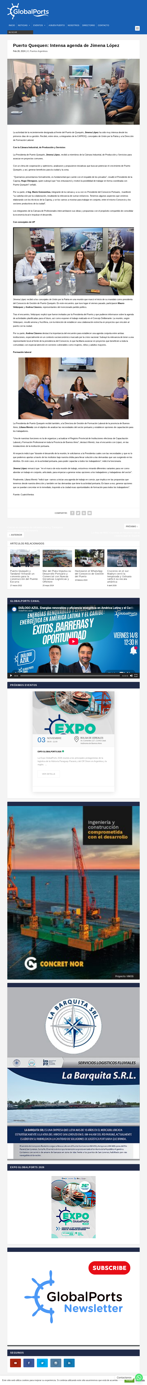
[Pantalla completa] (136, 675)
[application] (73, 641)
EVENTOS (38, 25)
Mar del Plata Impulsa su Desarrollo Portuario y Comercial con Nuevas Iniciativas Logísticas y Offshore (57, 576)
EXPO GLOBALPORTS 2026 (49, 751)
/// (28, 51)
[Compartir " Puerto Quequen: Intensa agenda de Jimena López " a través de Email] (89, 513)
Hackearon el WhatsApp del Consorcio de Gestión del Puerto (89, 574)
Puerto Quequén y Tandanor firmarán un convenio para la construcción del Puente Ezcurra (24, 576)
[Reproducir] (11, 675)
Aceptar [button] (129, 1380)
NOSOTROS (73, 25)
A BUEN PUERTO (57, 25)
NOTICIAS (22, 25)
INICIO (12, 25)
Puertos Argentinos (39, 51)
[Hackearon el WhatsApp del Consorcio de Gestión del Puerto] (89, 558)
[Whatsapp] (139, 1377)
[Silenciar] (131, 675)
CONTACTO (103, 25)
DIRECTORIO (88, 25)
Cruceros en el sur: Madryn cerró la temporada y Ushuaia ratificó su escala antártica (119, 576)
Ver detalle (48, 774)
